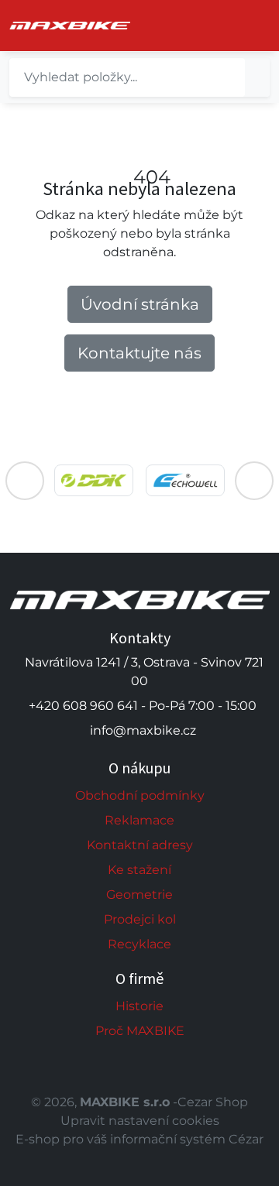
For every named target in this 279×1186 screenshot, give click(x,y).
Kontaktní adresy (140, 845)
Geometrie (139, 894)
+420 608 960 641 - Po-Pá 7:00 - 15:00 (143, 705)
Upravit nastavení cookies (139, 1120)
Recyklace (139, 944)
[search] (257, 77)
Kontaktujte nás (140, 353)
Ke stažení (139, 869)
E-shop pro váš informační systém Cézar (140, 1139)
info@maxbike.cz (143, 730)
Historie (139, 1006)
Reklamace (139, 820)
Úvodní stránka (140, 304)
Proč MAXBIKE (139, 1030)
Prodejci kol (140, 919)
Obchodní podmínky (140, 795)
